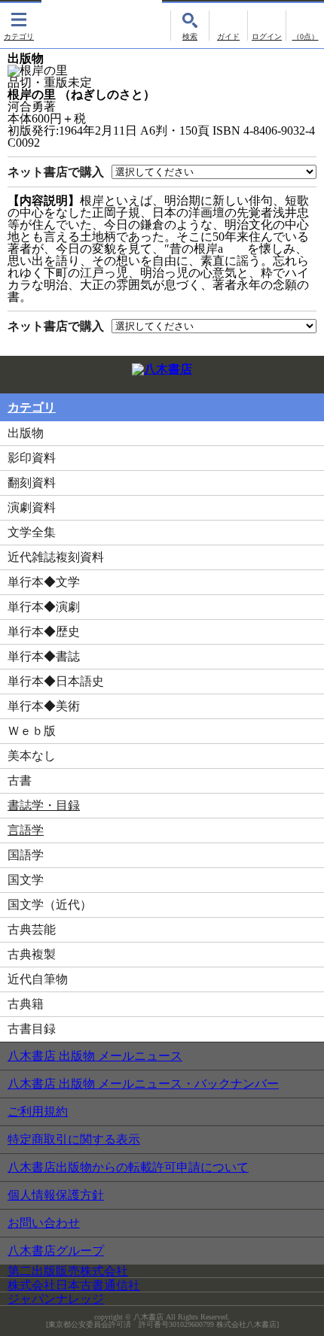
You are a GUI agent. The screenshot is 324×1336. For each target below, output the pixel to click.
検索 (190, 26)
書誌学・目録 (44, 805)
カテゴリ (19, 26)
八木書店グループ (56, 1250)
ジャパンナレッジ (56, 1298)
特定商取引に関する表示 (74, 1139)
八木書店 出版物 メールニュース (95, 1055)
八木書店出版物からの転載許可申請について (128, 1167)
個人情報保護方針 (56, 1195)
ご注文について (228, 26)
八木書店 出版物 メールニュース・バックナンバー (143, 1083)
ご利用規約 (38, 1111)
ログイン (267, 26)
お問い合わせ (44, 1222)
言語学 (26, 830)
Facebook (307, 373)
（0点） (305, 36)
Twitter (280, 373)
